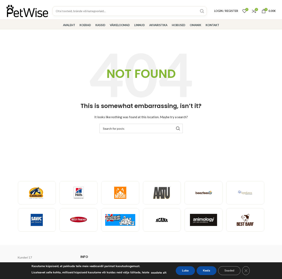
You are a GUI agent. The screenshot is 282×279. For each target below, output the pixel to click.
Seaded (229, 271)
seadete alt (158, 272)
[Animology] (204, 220)
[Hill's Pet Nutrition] (78, 192)
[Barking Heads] (120, 220)
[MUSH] (120, 192)
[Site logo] (27, 10)
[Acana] (162, 220)
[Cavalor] (37, 192)
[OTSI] (202, 11)
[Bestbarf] (245, 220)
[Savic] (37, 220)
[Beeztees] (204, 192)
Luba (185, 271)
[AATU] (162, 192)
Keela (206, 271)
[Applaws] (245, 192)
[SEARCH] (178, 128)
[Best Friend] (78, 220)
